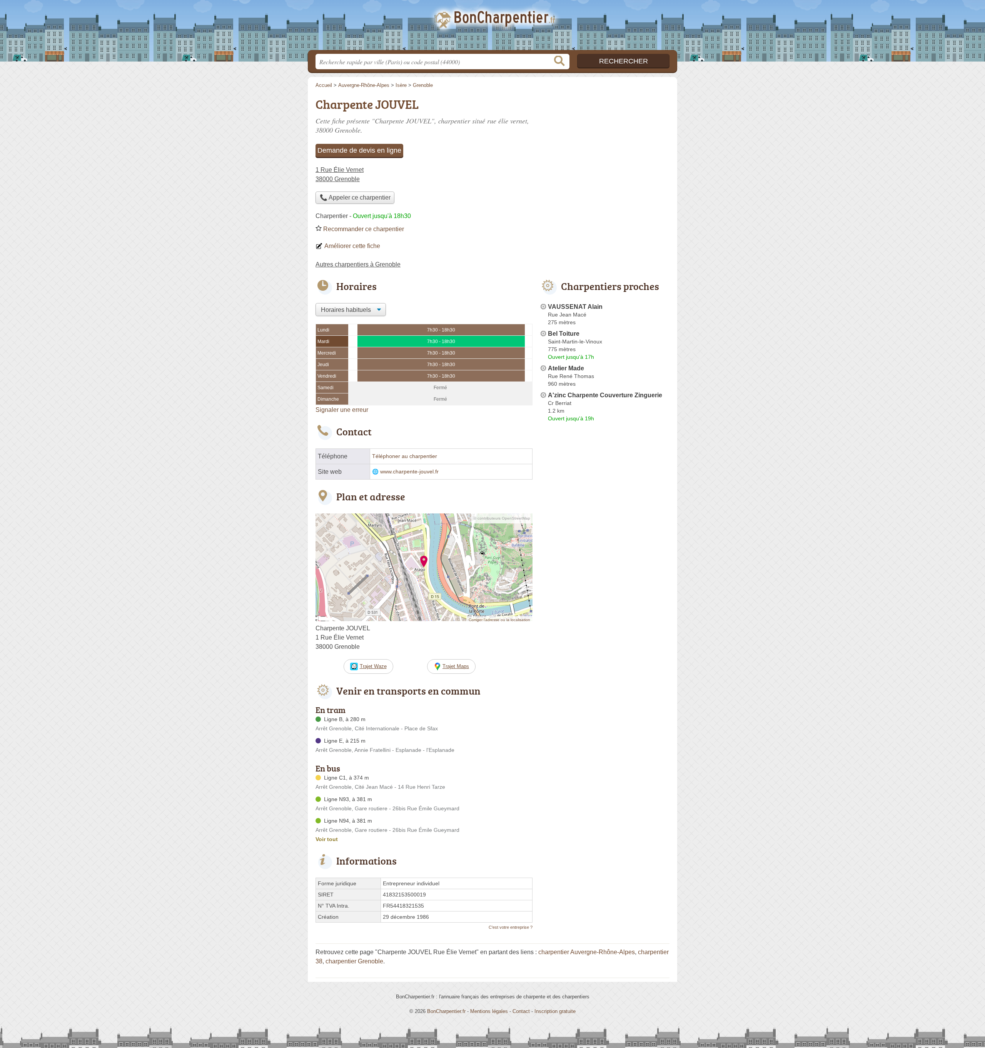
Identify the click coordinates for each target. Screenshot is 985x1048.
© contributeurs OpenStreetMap (502, 518)
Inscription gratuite (555, 1011)
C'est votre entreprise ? (511, 927)
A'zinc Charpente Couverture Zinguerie (605, 395)
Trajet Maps (455, 666)
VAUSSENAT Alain (575, 306)
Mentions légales (489, 1011)
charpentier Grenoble (354, 961)
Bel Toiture (563, 333)
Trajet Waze (373, 666)
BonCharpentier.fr (492, 27)
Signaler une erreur (342, 410)
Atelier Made (566, 368)
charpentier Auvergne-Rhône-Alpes (586, 952)
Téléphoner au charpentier (404, 456)
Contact (521, 1011)
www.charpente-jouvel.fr (409, 472)
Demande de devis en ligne (359, 150)
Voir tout (327, 839)
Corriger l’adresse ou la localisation (499, 620)
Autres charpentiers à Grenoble (358, 264)
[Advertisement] (604, 148)
